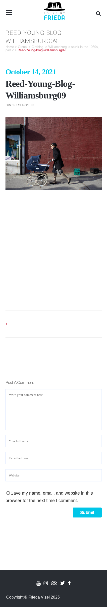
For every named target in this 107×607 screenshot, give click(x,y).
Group (22, 47)
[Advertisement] (53, 245)
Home (9, 47)
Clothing (37, 47)
